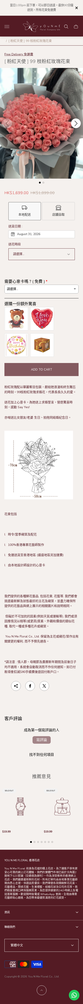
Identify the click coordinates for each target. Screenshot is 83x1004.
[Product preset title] (20, 806)
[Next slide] (76, 123)
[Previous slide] (7, 123)
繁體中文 (17, 945)
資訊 (7, 912)
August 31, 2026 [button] (28, 234)
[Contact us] (74, 995)
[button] (40, 182)
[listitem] (24, 211)
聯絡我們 (9, 927)
